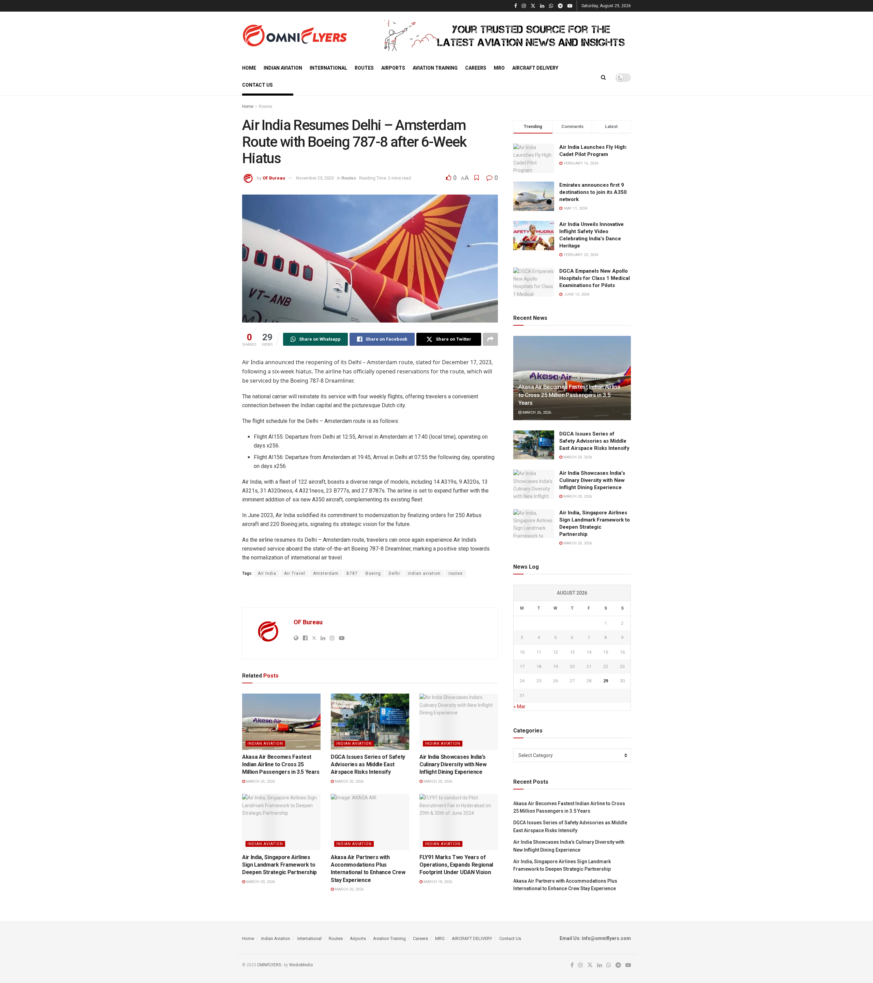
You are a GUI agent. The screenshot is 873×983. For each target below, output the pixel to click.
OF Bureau (274, 178)
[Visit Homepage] (294, 35)
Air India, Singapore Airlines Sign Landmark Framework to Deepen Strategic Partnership (279, 865)
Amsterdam (326, 573)
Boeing (373, 573)
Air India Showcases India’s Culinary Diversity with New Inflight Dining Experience (452, 764)
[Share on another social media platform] (490, 339)
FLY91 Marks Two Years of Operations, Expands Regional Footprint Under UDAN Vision (456, 865)
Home (249, 68)
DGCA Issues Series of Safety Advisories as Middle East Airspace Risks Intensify (368, 764)
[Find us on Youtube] (569, 6)
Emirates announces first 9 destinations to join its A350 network (593, 192)
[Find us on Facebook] (515, 6)
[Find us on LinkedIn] (542, 6)
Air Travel (294, 573)
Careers (475, 68)
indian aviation (424, 573)
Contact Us (257, 85)
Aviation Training (435, 68)
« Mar (520, 706)
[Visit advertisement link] (507, 35)
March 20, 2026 (349, 781)
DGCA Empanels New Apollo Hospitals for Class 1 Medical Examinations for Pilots (594, 278)
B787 (352, 573)
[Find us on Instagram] (524, 6)
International (328, 68)
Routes (364, 68)
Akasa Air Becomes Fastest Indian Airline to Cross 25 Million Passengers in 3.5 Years (281, 764)
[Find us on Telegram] (560, 6)
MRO (499, 68)
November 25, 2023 (315, 178)
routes (455, 573)
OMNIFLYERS (269, 965)
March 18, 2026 (437, 882)
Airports (393, 68)
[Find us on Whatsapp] (551, 6)
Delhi (394, 573)
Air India (267, 573)
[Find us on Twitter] (533, 6)
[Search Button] (603, 77)
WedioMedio (301, 965)
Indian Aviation (283, 68)
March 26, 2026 (260, 781)
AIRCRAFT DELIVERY (535, 68)
